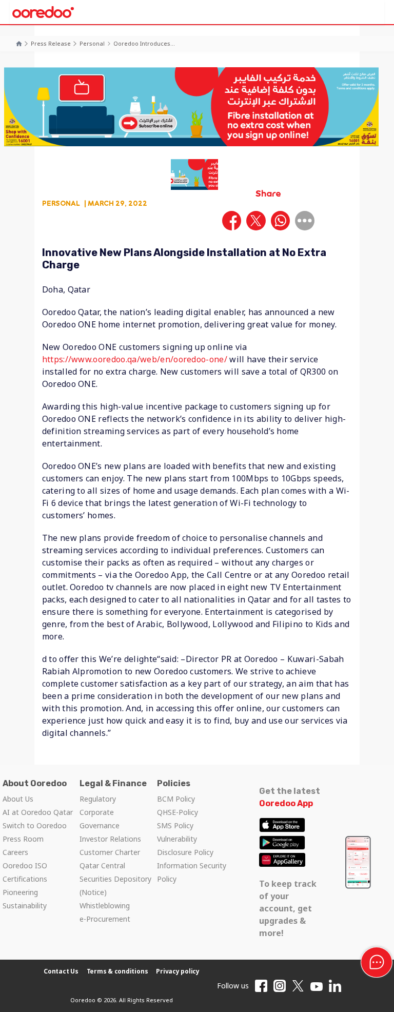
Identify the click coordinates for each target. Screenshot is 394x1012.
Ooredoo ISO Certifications (25, 872)
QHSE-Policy (177, 812)
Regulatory (98, 799)
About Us (18, 799)
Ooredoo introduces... (144, 43)
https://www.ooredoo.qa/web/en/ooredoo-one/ (134, 359)
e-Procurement (105, 919)
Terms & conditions (117, 971)
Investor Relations (110, 839)
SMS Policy (175, 825)
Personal (92, 43)
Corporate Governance (100, 818)
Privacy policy (178, 971)
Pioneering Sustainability (25, 898)
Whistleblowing (105, 905)
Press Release (51, 43)
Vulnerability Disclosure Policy (185, 845)
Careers (15, 852)
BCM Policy (176, 799)
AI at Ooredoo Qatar (38, 812)
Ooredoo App (286, 803)
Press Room (23, 839)
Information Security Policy (191, 872)
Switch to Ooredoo (35, 825)
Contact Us (61, 971)
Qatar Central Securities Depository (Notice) (115, 879)
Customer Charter (110, 852)
